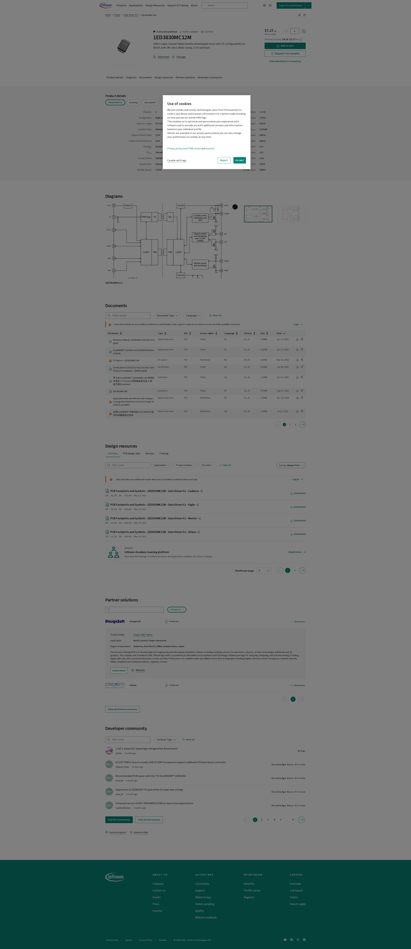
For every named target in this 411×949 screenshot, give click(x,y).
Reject (224, 160)
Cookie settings (177, 160)
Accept (239, 160)
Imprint (210, 148)
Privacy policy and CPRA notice (184, 148)
